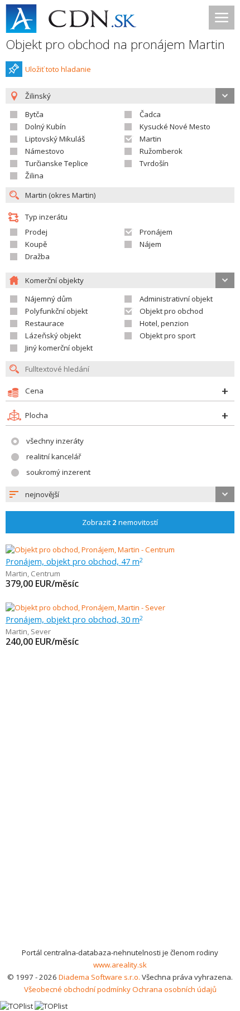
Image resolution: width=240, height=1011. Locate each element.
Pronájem (156, 232)
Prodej (36, 232)
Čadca (150, 114)
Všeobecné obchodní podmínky (77, 989)
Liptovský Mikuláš (55, 139)
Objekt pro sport (167, 335)
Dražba (37, 256)
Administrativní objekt (176, 299)
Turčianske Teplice (56, 163)
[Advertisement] (120, 821)
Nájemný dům (48, 299)
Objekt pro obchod (171, 311)
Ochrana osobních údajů (174, 989)
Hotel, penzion (164, 323)
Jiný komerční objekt (59, 348)
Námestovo (44, 151)
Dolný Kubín (45, 126)
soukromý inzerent (58, 472)
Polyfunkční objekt (56, 311)
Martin (150, 139)
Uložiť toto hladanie (58, 69)
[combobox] (120, 494)
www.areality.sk (120, 965)
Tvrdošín (154, 163)
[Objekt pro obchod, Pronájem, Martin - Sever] (85, 607)
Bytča (34, 114)
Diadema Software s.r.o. (99, 977)
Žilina (34, 176)
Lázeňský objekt (53, 335)
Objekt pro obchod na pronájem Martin (115, 44)
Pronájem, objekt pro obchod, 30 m (74, 619)
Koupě (36, 244)
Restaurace (44, 323)
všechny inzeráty (55, 441)
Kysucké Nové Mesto (175, 126)
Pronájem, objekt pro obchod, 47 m (74, 561)
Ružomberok (161, 151)
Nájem (150, 244)
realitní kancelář (53, 456)
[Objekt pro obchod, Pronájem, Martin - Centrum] (90, 550)
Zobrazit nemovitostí (120, 522)
